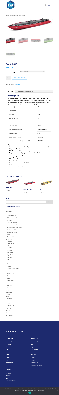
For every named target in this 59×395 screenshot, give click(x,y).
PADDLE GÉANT (11, 305)
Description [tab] (11, 91)
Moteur (8, 290)
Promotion (8, 313)
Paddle (8, 296)
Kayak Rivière (10, 255)
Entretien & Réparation (12, 217)
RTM (9, 245)
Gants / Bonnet (10, 273)
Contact (8, 349)
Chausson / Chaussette (13, 268)
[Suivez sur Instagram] (10, 328)
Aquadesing (10, 298)
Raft (8, 259)
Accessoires (9, 211)
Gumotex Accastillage (12, 222)
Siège (8, 234)
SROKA (9, 308)
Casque (9, 266)
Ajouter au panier (20, 78)
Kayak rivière (34, 349)
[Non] (57, 391)
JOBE (8, 301)
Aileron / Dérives (11, 213)
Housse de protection (12, 225)
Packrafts (9, 257)
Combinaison (10, 271)
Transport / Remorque (12, 237)
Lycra (8, 283)
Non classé (9, 292)
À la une (8, 209)
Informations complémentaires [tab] (25, 91)
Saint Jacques (9, 315)
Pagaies (8, 310)
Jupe (8, 278)
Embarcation (13, 15)
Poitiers (8, 375)
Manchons (9, 285)
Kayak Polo (10, 252)
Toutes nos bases (11, 380)
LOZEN (8, 303)
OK (30, 392)
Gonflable (19, 15)
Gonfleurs (9, 220)
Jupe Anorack (10, 280)
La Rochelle (9, 373)
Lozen (7, 360)
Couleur (13, 72)
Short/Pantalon (11, 287)
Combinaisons (34, 362)
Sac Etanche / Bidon (12, 229)
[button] (50, 19)
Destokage (9, 294)
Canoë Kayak (34, 342)
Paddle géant (9, 362)
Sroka (7, 357)
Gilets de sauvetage (12, 275)
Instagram (8, 344)
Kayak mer (33, 347)
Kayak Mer (9, 250)
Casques (33, 360)
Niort (7, 378)
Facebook (8, 347)
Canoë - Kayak (10, 243)
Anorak (9, 264)
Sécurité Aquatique (12, 232)
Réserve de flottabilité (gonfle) (14, 227)
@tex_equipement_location (14, 331)
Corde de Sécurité (11, 215)
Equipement (9, 262)
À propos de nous (10, 342)
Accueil (7, 15)
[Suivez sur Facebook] (7, 328)
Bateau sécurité (10, 239)
